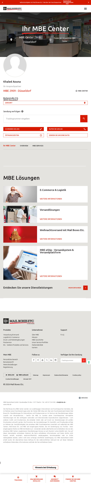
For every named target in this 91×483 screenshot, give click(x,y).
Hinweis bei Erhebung (45, 467)
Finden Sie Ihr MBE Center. (73, 480)
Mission (34, 337)
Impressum (46, 375)
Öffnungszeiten (12, 135)
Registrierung (8, 367)
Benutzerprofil (8, 362)
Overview (24, 146)
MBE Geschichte (37, 340)
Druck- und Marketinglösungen (14, 340)
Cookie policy (76, 375)
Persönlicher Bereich (10, 359)
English (11, 375)
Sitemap (35, 375)
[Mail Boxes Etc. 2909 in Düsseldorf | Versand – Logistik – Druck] (12, 8)
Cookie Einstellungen (12, 379)
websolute (84, 397)
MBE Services (38, 146)
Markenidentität (37, 345)
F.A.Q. (62, 335)
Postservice (7, 342)
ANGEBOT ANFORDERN (54, 480)
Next (88, 2)
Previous (2, 2)
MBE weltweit (23, 375)
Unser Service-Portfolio (40, 342)
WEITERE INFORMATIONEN (51, 199)
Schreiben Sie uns (12, 129)
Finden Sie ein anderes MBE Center (65, 39)
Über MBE (35, 335)
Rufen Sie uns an (55, 129)
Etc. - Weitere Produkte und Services (15, 345)
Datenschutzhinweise (61, 375)
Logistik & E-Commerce (11, 337)
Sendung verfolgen (11, 111)
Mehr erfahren (74, 288)
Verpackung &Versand (11, 335)
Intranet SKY (27, 379)
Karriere (34, 347)
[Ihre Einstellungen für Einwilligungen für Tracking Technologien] (89, 362)
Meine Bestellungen (10, 364)
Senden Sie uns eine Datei (59, 135)
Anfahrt (8, 103)
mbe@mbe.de (61, 402)
